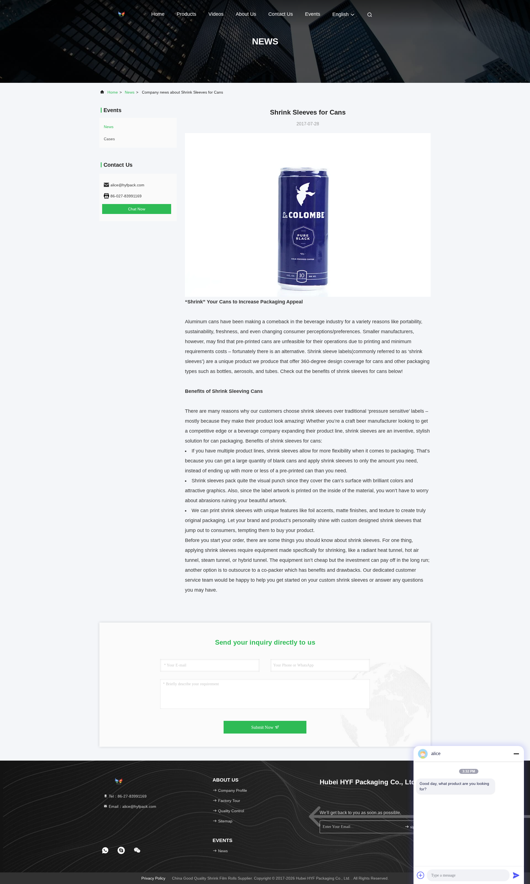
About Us (246, 14)
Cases (109, 139)
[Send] (516, 875)
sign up (415, 827)
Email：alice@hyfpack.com (132, 806)
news (129, 92)
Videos (216, 14)
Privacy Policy (153, 878)
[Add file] (421, 875)
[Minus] (516, 753)
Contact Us (280, 14)
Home (158, 14)
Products (186, 14)
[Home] (121, 14)
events (312, 14)
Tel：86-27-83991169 (127, 796)
